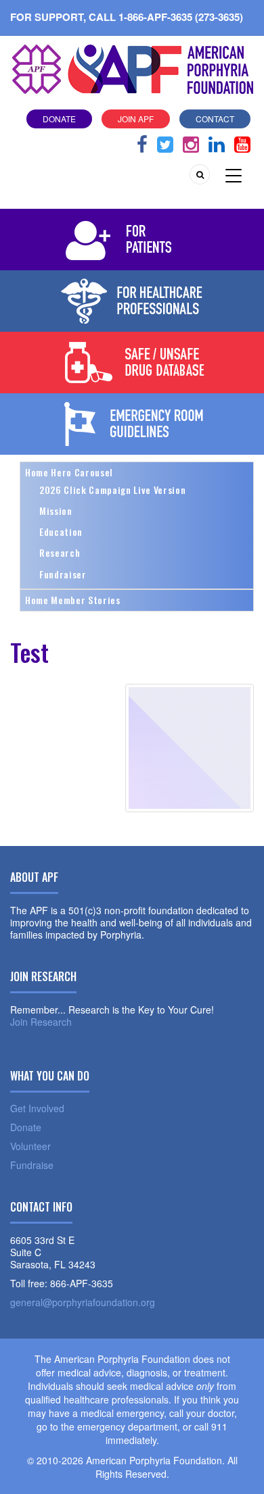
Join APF (136, 118)
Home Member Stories (72, 600)
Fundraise (31, 1165)
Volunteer (30, 1146)
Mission (55, 510)
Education (61, 531)
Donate (59, 118)
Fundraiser (63, 574)
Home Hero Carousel (69, 472)
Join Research (41, 1021)
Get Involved (37, 1108)
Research (59, 552)
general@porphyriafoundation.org (82, 1302)
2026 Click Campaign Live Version (112, 489)
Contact (215, 118)
